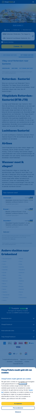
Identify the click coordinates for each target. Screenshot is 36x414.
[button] (18, 412)
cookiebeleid (23, 384)
